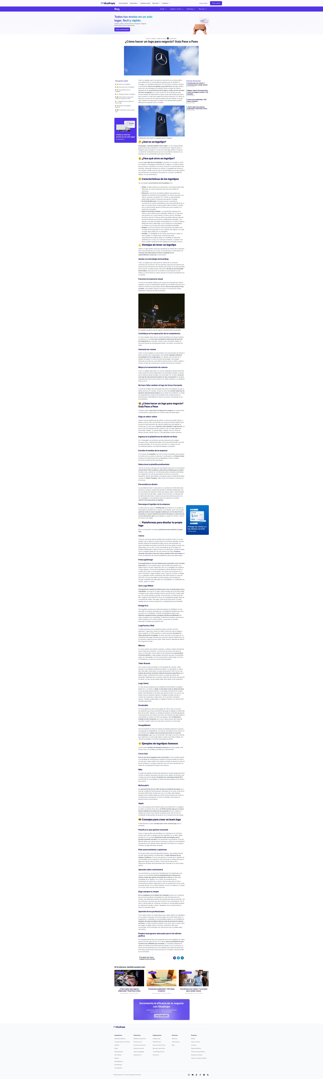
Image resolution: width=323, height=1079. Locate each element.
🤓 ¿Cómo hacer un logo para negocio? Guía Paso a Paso (124, 97)
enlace (140, 273)
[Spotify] (204, 1074)
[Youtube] (192, 1074)
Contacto (165, 3)
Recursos (155, 3)
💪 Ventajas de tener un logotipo (126, 94)
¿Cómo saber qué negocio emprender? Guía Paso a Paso (197, 108)
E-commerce (153, 38)
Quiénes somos (145, 3)
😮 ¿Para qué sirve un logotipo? (125, 87)
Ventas (162, 9)
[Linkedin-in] (207, 1074)
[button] (174, 957)
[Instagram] (189, 1074)
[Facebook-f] (200, 1074)
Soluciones (133, 3)
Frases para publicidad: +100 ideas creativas (196, 100)
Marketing (190, 9)
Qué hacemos (123, 3)
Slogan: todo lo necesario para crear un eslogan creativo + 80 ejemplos (197, 92)
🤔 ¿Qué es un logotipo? (123, 84)
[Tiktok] (196, 1074)
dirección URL (159, 567)
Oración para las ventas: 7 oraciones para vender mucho (197, 84)
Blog (117, 9)
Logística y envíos (175, 9)
